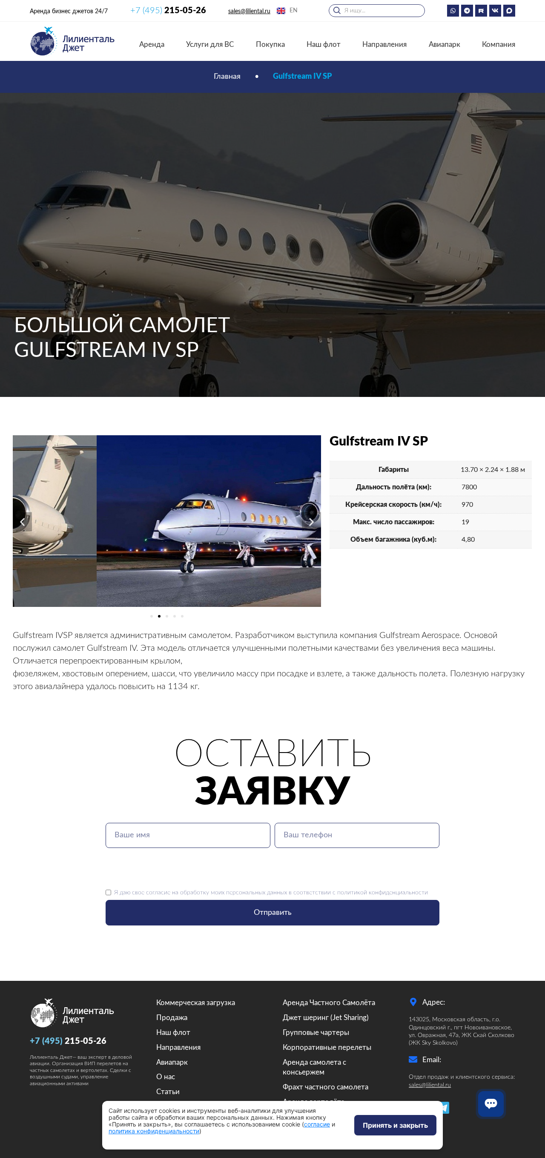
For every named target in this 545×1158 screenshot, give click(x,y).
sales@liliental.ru (249, 11)
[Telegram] (467, 11)
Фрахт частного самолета (325, 1087)
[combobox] (377, 10)
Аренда (151, 44)
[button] (22, 521)
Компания (498, 44)
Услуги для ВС (210, 44)
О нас (165, 1076)
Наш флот (324, 44)
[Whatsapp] (453, 11)
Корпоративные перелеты (327, 1047)
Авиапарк (444, 44)
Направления (384, 44)
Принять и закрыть (395, 1125)
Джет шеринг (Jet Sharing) (326, 1017)
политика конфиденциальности (154, 1131)
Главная (227, 76)
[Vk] (495, 11)
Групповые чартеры (316, 1032)
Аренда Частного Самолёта (329, 1002)
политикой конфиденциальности (382, 892)
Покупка (270, 44)
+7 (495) (168, 10)
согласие (158, 892)
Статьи (168, 1091)
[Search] (333, 8)
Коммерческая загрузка (195, 1002)
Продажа (171, 1017)
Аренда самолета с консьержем (314, 1067)
